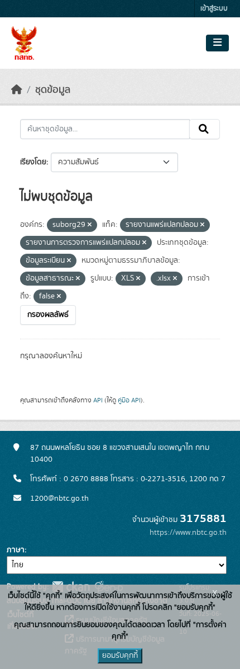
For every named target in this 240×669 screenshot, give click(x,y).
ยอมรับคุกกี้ (120, 655)
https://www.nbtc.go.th (188, 532)
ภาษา (16, 550)
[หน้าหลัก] (16, 90)
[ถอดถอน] (90, 225)
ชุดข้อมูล (52, 90)
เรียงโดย (33, 162)
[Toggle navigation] (217, 43)
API (98, 400)
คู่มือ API (129, 400)
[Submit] (204, 129)
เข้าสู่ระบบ (214, 8)
